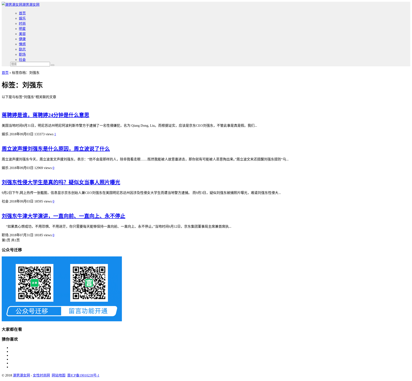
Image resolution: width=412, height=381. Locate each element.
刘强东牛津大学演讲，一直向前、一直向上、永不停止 (63, 216)
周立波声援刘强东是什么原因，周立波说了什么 (56, 149)
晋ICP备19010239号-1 (83, 375)
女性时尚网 (41, 375)
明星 (22, 28)
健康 (22, 39)
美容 (22, 34)
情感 (22, 44)
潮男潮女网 (30, 4)
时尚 (22, 23)
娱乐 (22, 18)
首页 (22, 13)
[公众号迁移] (62, 320)
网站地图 (58, 375)
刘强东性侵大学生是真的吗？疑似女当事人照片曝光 (61, 182)
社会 (22, 59)
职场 (22, 54)
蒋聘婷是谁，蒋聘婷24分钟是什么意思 (45, 115)
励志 (22, 49)
